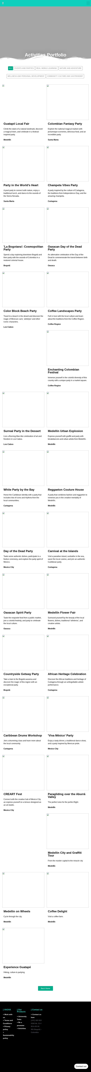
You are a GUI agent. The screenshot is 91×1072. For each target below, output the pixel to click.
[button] (88, 3)
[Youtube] (34, 1060)
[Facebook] (34, 1053)
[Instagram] (34, 1039)
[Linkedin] (34, 1046)
